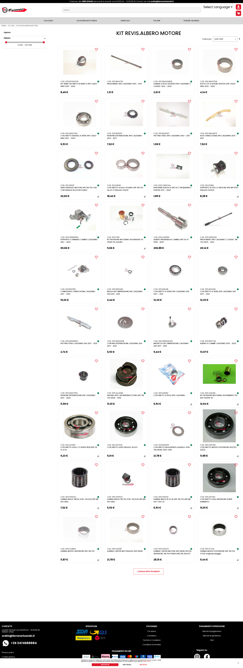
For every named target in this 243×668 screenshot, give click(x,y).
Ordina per (206, 39)
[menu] (121, 20)
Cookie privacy (8, 657)
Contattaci (151, 636)
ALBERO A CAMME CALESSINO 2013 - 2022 (218, 343)
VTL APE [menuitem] (156, 21)
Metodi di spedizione (212, 636)
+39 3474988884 (24, 643)
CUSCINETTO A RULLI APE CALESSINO (169, 395)
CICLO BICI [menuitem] (48, 21)
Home (3, 26)
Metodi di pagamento (211, 631)
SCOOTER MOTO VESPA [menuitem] (87, 21)
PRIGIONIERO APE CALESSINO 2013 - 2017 (124, 84)
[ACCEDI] (238, 7)
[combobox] (131, 10)
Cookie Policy (146, 661)
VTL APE (11, 26)
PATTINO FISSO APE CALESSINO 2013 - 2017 (172, 136)
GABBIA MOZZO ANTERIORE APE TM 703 (77, 551)
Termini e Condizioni (151, 640)
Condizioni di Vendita (152, 645)
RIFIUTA (143, 664)
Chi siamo (151, 631)
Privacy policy (8, 652)
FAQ (212, 640)
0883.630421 (87, 1)
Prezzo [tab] (7, 38)
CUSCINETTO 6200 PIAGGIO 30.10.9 (122, 447)
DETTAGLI (127, 664)
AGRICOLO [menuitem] (125, 21)
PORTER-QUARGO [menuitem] (191, 21)
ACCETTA (105, 664)
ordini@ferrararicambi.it (162, 1)
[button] (96, 49)
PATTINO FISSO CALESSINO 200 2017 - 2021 (78, 343)
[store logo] (14, 10)
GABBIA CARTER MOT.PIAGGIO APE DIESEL (125, 551)
